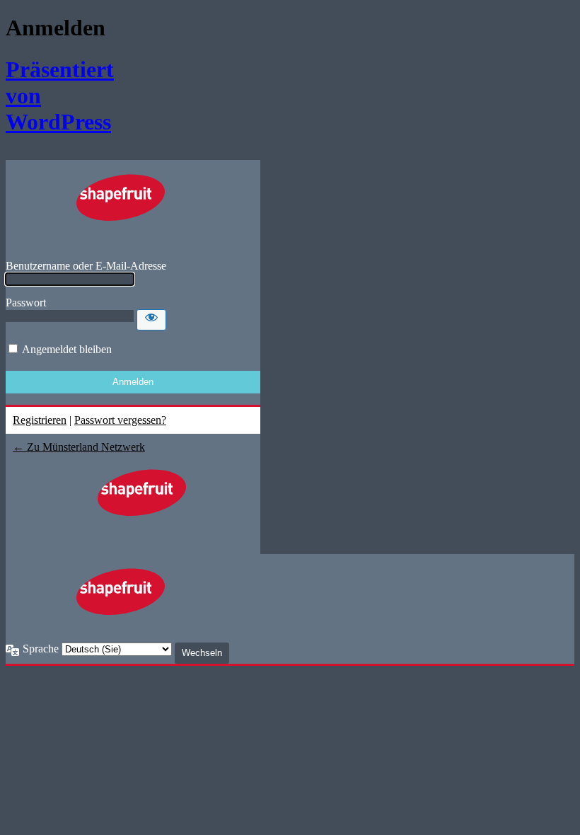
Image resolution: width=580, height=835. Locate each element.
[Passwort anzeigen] (151, 319)
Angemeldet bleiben (67, 349)
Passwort (26, 302)
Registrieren (39, 420)
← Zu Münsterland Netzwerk (79, 447)
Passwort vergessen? (120, 420)
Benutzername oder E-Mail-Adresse (86, 266)
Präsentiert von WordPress (50, 95)
